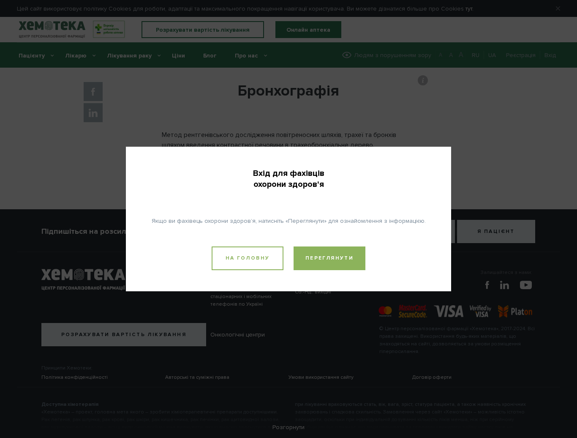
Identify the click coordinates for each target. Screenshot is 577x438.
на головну (248, 258)
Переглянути (329, 258)
